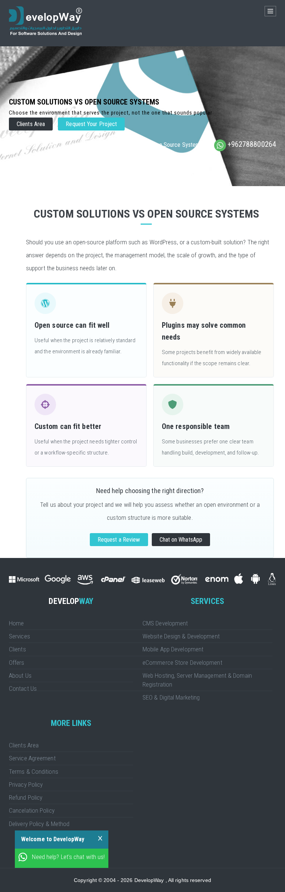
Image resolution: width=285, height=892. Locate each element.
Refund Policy (25, 797)
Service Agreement (32, 758)
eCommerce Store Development (182, 662)
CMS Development (165, 623)
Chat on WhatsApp (181, 539)
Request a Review (119, 539)
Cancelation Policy (32, 810)
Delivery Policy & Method (39, 823)
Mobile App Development (172, 649)
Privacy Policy (26, 784)
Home (50, 144)
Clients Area (31, 124)
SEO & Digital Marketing (171, 697)
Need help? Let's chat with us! (68, 856)
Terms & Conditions (33, 771)
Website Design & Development (181, 636)
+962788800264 (251, 144)
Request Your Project (91, 124)
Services (79, 144)
